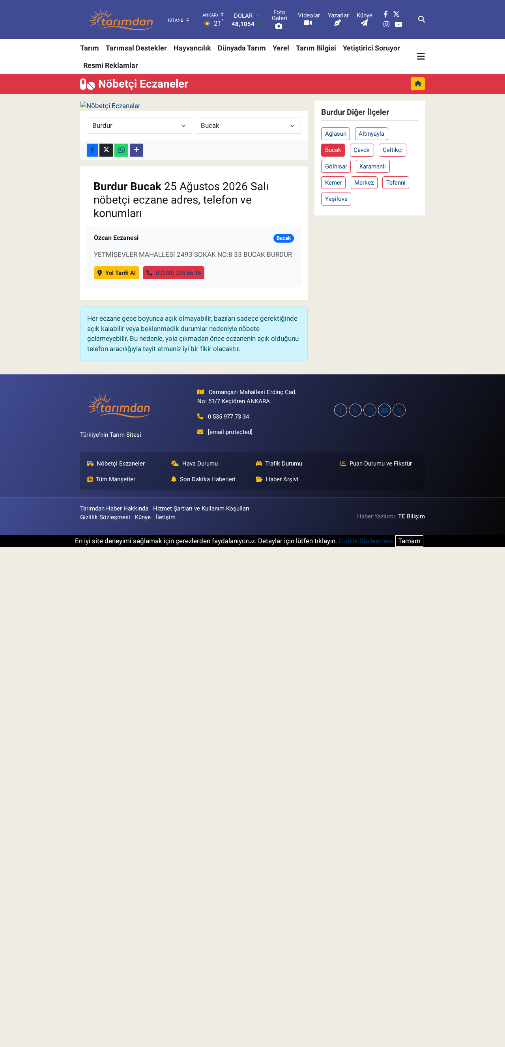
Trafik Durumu (283, 463)
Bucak (333, 149)
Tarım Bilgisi (316, 48)
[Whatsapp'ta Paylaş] (121, 150)
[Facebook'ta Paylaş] (92, 150)
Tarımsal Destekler (136, 48)
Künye (143, 517)
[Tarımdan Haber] (121, 19)
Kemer (333, 182)
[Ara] (421, 20)
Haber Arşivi (282, 479)
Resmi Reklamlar (110, 65)
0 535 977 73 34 (228, 416)
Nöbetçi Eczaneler (121, 463)
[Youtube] (384, 410)
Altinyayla (371, 133)
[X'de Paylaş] (106, 150)
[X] (355, 410)
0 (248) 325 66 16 (178, 273)
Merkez (364, 182)
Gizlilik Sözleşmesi (105, 517)
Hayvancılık (192, 48)
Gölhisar (336, 166)
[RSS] (399, 410)
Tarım (89, 48)
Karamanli (372, 166)
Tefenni (396, 182)
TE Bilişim (411, 516)
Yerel (281, 48)
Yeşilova (336, 198)
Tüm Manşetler (115, 479)
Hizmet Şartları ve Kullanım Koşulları (201, 508)
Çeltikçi (393, 149)
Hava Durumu (200, 463)
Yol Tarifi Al (120, 273)
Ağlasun (335, 133)
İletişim (166, 517)
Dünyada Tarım (242, 48)
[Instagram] (369, 410)
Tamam (409, 541)
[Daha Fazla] (136, 150)
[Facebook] (340, 410)
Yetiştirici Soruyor (371, 48)
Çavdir (362, 149)
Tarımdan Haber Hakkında (114, 508)
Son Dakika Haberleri (208, 479)
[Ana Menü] (421, 56)
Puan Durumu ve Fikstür (381, 463)
